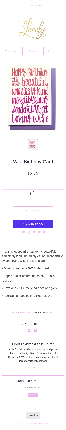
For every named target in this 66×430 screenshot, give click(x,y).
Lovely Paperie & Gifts (28, 423)
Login (30, 5)
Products (25, 312)
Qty (31, 192)
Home (15, 312)
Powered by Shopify (45, 423)
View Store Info (33, 367)
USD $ (31, 415)
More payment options (33, 232)
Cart (34, 51)
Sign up (38, 5)
